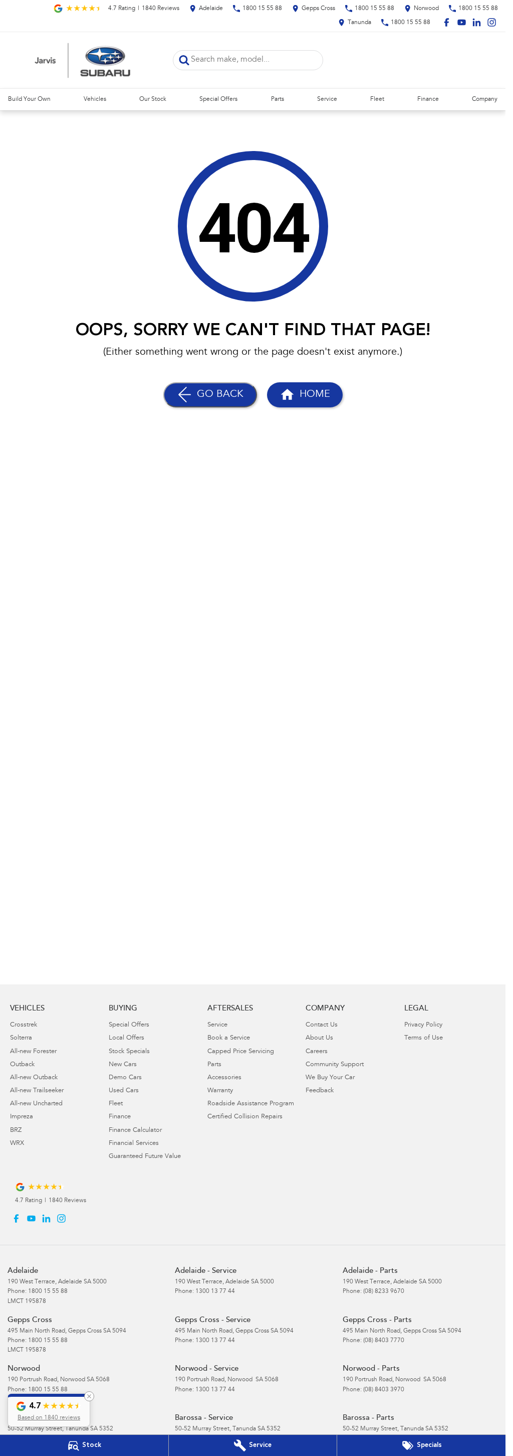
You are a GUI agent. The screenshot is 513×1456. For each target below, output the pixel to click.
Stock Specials (129, 1052)
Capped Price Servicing (240, 1052)
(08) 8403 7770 (383, 1341)
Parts (277, 99)
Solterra (21, 1038)
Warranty (220, 1091)
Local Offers (126, 1038)
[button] (49, 1410)
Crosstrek (23, 1025)
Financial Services (134, 1143)
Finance (428, 99)
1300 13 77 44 (215, 1291)
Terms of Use (423, 1038)
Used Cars (124, 1091)
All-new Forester (33, 1052)
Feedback (320, 1091)
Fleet (377, 99)
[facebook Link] (446, 22)
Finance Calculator (135, 1130)
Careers (317, 1052)
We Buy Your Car (330, 1078)
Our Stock (152, 99)
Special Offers (218, 99)
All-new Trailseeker (37, 1091)
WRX (17, 1143)
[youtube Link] (461, 22)
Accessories (224, 1078)
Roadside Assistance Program (250, 1104)
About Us (319, 1038)
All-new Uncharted (36, 1104)
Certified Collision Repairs (245, 1117)
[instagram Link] (491, 22)
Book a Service (228, 1038)
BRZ (16, 1130)
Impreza (21, 1117)
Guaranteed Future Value (145, 1156)
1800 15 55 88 (48, 1291)
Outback (22, 1065)
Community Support (335, 1065)
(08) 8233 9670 (383, 1291)
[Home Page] (83, 60)
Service (327, 99)
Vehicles (95, 99)
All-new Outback (34, 1078)
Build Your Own (29, 99)
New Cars (123, 1065)
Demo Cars (125, 1078)
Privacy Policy (423, 1025)
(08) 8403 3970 (383, 1390)
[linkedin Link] (476, 22)
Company (484, 99)
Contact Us (322, 1025)
